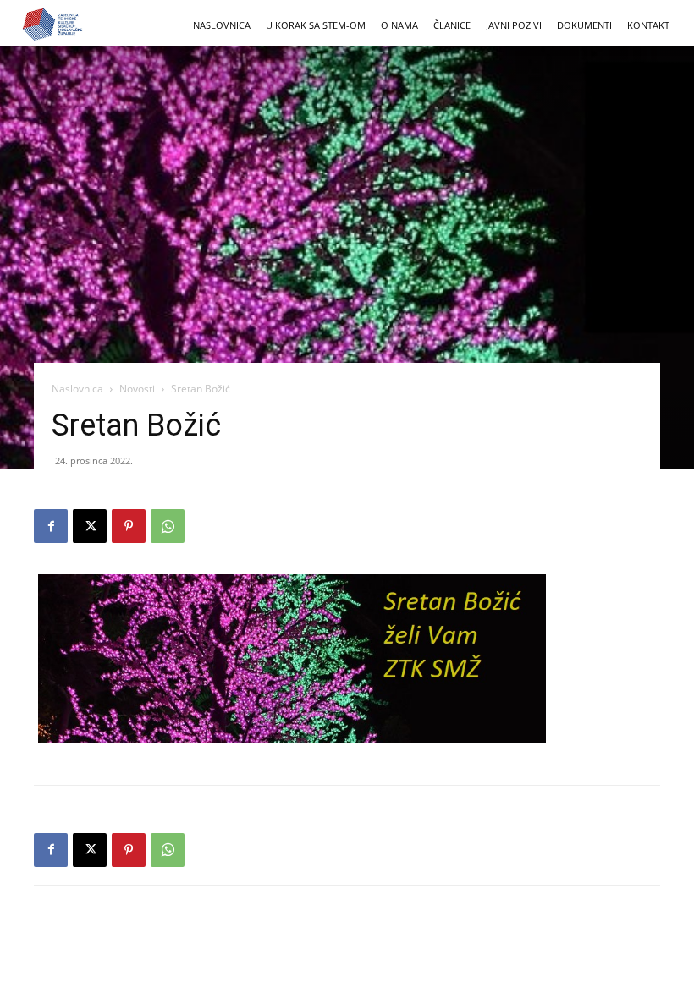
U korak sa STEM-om (316, 25)
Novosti (137, 388)
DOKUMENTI (584, 25)
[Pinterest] (129, 526)
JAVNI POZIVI (514, 25)
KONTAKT (648, 25)
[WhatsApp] (168, 526)
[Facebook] (51, 526)
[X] (90, 526)
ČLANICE (452, 25)
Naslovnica (77, 388)
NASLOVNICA (222, 25)
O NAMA (399, 25)
